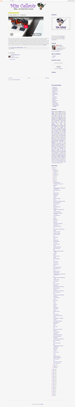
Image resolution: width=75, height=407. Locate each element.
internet (64, 138)
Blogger (42, 404)
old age (53, 140)
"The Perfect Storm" (56, 297)
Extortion (54, 257)
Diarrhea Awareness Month (57, 334)
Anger (54, 269)
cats (53, 111)
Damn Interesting (55, 90)
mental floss (63, 120)
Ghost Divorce (55, 285)
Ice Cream (55, 350)
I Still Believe (55, 195)
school (61, 123)
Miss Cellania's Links (56, 190)
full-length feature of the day (59, 131)
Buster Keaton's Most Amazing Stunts (59, 201)
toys (13, 48)
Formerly (54, 205)
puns (65, 117)
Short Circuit (55, 220)
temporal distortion (55, 141)
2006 (53, 394)
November (55, 171)
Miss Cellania (59, 45)
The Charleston (55, 281)
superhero (58, 132)
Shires (54, 186)
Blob (54, 312)
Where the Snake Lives (57, 202)
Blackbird (54, 218)
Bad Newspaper (55, 88)
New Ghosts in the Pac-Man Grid (58, 290)
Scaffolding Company (56, 233)
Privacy (54, 265)
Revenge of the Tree (56, 271)
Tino (54, 227)
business (59, 143)
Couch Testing (55, 308)
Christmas (53, 119)
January (54, 367)
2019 (53, 376)
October (54, 173)
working (57, 120)
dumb (57, 145)
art (62, 131)
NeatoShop (62, 141)
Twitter (53, 57)
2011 (53, 387)
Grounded (55, 319)
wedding (53, 146)
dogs (55, 115)
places (64, 128)
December (55, 170)
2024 (53, 369)
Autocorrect (55, 349)
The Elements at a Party (57, 226)
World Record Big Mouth (57, 357)
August (54, 175)
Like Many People (56, 279)
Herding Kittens (55, 240)
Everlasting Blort (55, 93)
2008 (53, 391)
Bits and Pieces (54, 89)
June (54, 178)
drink (62, 126)
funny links (54, 127)
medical (55, 139)
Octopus (54, 230)
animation (53, 117)
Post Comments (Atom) (16, 79)
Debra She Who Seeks (14, 54)
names (53, 137)
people (53, 138)
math (58, 138)
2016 (53, 380)
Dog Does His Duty (56, 311)
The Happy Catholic (55, 105)
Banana (54, 254)
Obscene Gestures (56, 272)
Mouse (54, 301)
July (54, 177)
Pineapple (55, 208)
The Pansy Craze (56, 352)
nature (63, 144)
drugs (65, 143)
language (59, 128)
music (60, 113)
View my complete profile (56, 51)
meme (53, 150)
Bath (54, 344)
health (64, 129)
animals (60, 111)
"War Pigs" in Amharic (56, 231)
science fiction (54, 147)
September (55, 174)
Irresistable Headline (56, 356)
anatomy (55, 148)
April (54, 181)
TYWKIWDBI (54, 106)
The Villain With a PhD (56, 211)
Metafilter (53, 99)
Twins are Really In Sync (57, 267)
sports (62, 122)
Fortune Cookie (55, 314)
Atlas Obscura (54, 87)
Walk (54, 249)
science (53, 123)
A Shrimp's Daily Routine (57, 336)
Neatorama (59, 48)
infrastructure (54, 143)
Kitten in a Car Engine (56, 198)
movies (60, 115)
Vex (53, 191)
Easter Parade (55, 300)
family (55, 133)
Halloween (56, 126)
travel (58, 150)
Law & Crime (54, 96)
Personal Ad (55, 296)
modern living (54, 122)
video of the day (58, 116)
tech (55, 129)
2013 (53, 384)
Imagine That (55, 219)
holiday (59, 117)
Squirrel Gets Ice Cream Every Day (58, 229)
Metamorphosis (55, 307)
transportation (60, 118)
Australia (54, 197)
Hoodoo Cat (55, 304)
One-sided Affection (56, 258)
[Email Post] (25, 47)
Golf (54, 360)
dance (59, 129)
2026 (53, 167)
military (53, 145)
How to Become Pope (56, 206)
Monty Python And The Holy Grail (58, 286)
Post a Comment (12, 59)
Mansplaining (55, 337)
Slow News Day (55, 194)
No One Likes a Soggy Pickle (58, 223)
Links (53, 113)
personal (58, 146)
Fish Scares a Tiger (56, 244)
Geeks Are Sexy (54, 94)
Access (54, 216)
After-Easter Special (56, 241)
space (62, 137)
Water (54, 325)
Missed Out (55, 289)
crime (62, 121)
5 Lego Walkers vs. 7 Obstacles (58, 318)
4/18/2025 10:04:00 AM (14, 57)
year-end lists (61, 139)
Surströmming (55, 237)
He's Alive (54, 303)
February (54, 366)
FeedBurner (61, 68)
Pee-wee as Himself (56, 234)
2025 (53, 169)
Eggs (54, 341)
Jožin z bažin (55, 326)
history (55, 121)
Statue (54, 238)
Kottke (53, 95)
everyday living (63, 125)
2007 (53, 392)
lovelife (64, 132)
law (62, 150)
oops (52, 132)
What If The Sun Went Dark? (57, 329)
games (61, 133)
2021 (53, 373)
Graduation (55, 185)
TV (65, 115)
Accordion (55, 253)
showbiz (53, 149)
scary (61, 124)
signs (59, 114)
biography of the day (62, 147)
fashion (57, 140)
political (59, 119)
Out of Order (55, 242)
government (62, 145)
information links (55, 125)
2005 (53, 395)
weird (62, 149)
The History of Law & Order (57, 361)
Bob (54, 276)
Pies (54, 260)
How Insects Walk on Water (57, 315)
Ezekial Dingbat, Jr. (56, 322)
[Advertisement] (29, 68)
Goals (54, 293)
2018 (53, 377)
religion (58, 149)
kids (55, 118)
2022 (53, 372)
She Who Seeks (55, 102)
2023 (53, 370)
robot (11, 48)
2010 (53, 388)
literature (62, 140)
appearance (53, 142)
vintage (53, 114)
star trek (61, 142)
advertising (54, 124)
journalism (56, 130)
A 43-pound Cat (55, 264)
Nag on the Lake (55, 100)
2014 (53, 383)
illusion (58, 144)
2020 (53, 374)
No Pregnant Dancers (56, 182)
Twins (54, 353)
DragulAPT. (55, 323)
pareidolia (61, 148)
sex (62, 146)
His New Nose (55, 261)
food (65, 114)
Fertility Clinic (55, 333)
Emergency (55, 330)
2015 (53, 381)
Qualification (55, 222)
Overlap (54, 245)
